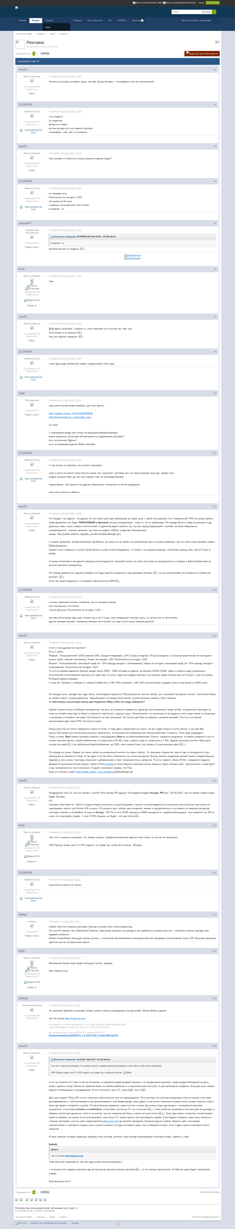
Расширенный (218, 11)
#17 (214, 914)
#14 (214, 781)
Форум (36, 20)
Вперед (45, 53)
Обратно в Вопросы (210, 1192)
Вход (201, 3)
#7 (215, 317)
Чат (110, 20)
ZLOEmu (121, 20)
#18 (214, 951)
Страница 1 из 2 (23, 54)
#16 (214, 873)
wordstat (109, 764)
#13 (214, 636)
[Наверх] (117, 1224)
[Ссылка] (132, 255)
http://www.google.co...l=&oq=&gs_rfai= (70, 417)
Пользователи (94, 20)
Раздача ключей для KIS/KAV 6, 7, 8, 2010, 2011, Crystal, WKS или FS (83, 1035)
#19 (214, 998)
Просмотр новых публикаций (196, 20)
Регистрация (212, 3)
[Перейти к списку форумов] (20, 7)
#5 (215, 223)
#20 (214, 1046)
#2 (215, 104)
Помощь (75, 1223)
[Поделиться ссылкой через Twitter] (16, 1199)
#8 (215, 352)
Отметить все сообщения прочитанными (48, 1223)
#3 (215, 146)
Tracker (49, 20)
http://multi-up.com (75, 1018)
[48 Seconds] (32, 288)
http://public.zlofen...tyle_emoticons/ (95, 771)
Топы (47, 27)
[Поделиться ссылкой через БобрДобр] (40, 1199)
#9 (215, 393)
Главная (22, 20)
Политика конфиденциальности (206, 1217)
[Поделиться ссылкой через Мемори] (36, 1199)
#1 (215, 69)
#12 (214, 590)
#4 (215, 181)
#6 (215, 269)
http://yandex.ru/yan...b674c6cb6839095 (71, 413)
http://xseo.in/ (110, 1121)
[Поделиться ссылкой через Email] (45, 1199)
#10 (214, 453)
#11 (214, 506)
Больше (136, 20)
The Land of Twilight (23, 1217)
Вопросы (64, 1217)
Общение (41, 1217)
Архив (52, 1217)
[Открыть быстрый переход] (216, 20)
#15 (214, 825)
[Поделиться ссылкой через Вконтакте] (31, 1199)
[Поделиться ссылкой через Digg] (21, 1199)
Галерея (77, 20)
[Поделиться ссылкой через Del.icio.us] (27, 1199)
